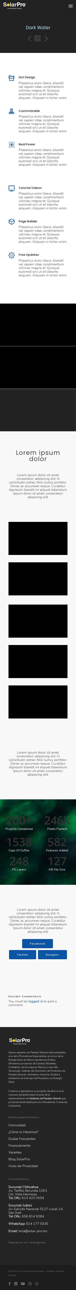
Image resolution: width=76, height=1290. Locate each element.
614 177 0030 (37, 1223)
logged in (35, 1001)
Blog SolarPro (19, 1159)
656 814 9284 (33, 1216)
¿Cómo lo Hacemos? (23, 1132)
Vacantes (15, 1152)
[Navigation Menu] (71, 6)
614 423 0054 (33, 1198)
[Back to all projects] (37, 39)
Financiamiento (19, 1145)
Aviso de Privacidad (23, 1166)
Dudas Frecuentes (22, 1139)
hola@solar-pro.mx (32, 1231)
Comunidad (17, 1125)
